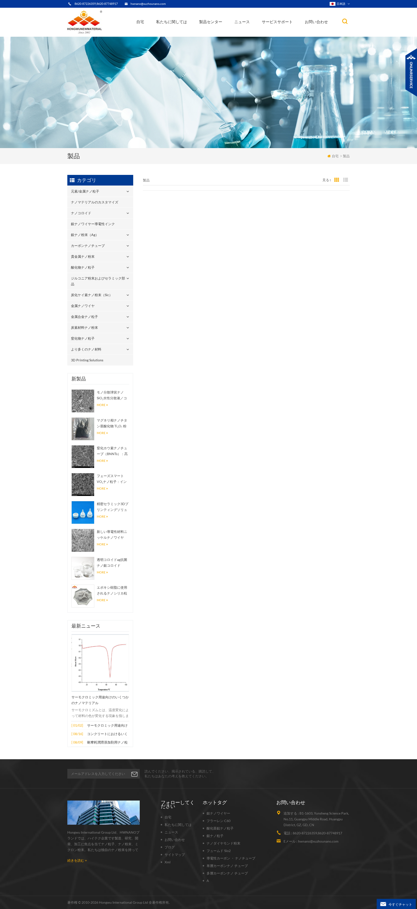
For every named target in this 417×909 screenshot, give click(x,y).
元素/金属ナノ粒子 (85, 191)
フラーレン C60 (218, 821)
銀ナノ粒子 (215, 836)
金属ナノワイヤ (83, 306)
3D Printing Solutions (87, 360)
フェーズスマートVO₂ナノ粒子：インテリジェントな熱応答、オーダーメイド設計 (112, 479)
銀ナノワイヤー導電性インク (222, 33)
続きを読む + (77, 860)
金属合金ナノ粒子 (84, 317)
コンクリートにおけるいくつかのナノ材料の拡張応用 (107, 734)
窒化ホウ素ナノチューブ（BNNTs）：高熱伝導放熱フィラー (112, 451)
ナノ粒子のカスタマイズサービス (182, 32)
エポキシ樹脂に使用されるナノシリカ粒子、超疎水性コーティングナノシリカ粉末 (112, 590)
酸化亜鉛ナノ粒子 (220, 828)
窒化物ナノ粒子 (83, 338)
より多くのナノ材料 (86, 349)
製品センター (210, 22)
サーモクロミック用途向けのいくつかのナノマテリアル (100, 700)
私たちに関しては (171, 22)
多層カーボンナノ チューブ (227, 873)
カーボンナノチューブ (88, 245)
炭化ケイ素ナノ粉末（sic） (91, 295)
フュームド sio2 (219, 851)
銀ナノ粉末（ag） (85, 235)
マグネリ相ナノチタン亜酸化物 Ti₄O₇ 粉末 (112, 423)
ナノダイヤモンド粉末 (223, 843)
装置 (163, 35)
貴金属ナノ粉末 (224, 31)
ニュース (242, 22)
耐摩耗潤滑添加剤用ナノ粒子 (107, 742)
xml (168, 862)
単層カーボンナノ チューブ (227, 866)
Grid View (336, 180)
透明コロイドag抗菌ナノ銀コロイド (112, 562)
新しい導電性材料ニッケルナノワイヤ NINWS (112, 535)
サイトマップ (175, 854)
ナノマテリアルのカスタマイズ (224, 35)
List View (345, 180)
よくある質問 (171, 33)
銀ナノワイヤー (218, 813)
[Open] (411, 72)
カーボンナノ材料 (249, 32)
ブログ (170, 847)
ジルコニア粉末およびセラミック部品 (223, 30)
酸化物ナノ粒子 (83, 267)
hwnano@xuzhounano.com (148, 4)
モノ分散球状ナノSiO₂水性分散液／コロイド (112, 395)
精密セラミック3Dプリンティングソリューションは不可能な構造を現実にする (112, 507)
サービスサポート (277, 22)
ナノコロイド (81, 213)
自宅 (140, 22)
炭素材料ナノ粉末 (84, 327)
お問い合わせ (316, 22)
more (101, 405)
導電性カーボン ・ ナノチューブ (231, 858)
